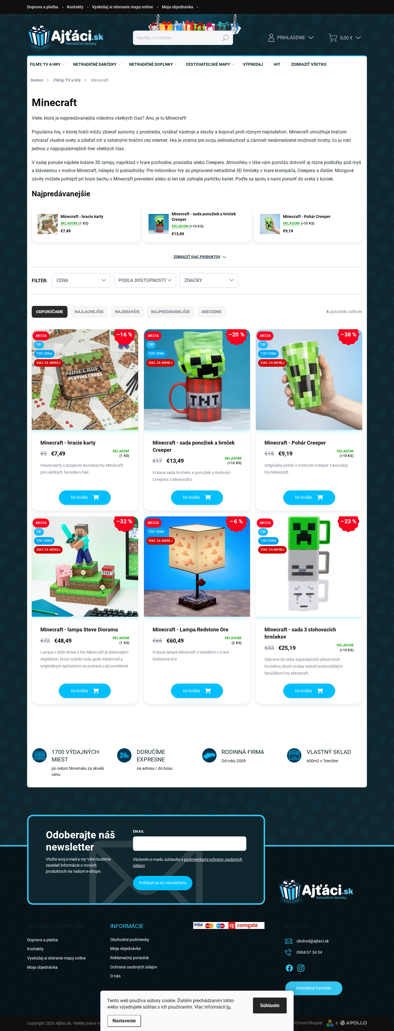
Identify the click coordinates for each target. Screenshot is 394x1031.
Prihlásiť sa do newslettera (162, 883)
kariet (227, 179)
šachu (102, 179)
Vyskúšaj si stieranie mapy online (122, 7)
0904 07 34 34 (309, 952)
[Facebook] (289, 967)
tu (228, 1007)
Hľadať (225, 37)
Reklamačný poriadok (129, 957)
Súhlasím (269, 1005)
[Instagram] (301, 967)
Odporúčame (49, 311)
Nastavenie (124, 1021)
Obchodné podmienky (129, 939)
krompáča (285, 170)
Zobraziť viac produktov (197, 257)
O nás (115, 976)
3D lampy (104, 162)
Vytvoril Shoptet (308, 1023)
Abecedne (211, 311)
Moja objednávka (177, 7)
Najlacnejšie (89, 311)
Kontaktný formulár (313, 988)
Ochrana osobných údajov (133, 967)
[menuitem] (48, 64)
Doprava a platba (42, 7)
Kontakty (75, 7)
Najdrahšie (127, 311)
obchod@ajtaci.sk (313, 941)
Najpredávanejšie (170, 311)
